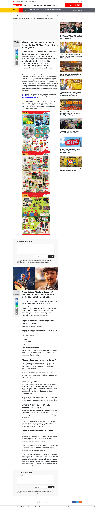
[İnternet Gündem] (21, 5)
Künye (41, 502)
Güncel (34, 5)
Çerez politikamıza (76, 506)
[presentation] (17, 10)
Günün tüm (77, 10)
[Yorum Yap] (17, 64)
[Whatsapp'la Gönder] (17, 57)
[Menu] (67, 5)
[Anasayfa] (13, 1)
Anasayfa (37, 502)
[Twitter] (17, 52)
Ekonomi (39, 5)
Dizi (45, 5)
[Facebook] (17, 50)
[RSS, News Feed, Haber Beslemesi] (80, 502)
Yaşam (55, 5)
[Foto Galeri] (81, 1)
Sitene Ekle (34, 1)
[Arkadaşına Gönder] (17, 59)
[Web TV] (78, 1)
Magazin (49, 5)
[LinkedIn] (17, 54)
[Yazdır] (17, 62)
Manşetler (18, 1)
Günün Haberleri (24, 1)
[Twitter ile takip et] (77, 502)
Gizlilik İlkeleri (52, 502)
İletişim (46, 502)
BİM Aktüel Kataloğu (27, 96)
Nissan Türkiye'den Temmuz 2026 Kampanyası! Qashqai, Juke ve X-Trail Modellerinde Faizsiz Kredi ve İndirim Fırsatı (46, 10)
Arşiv (30, 1)
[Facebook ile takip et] (74, 502)
